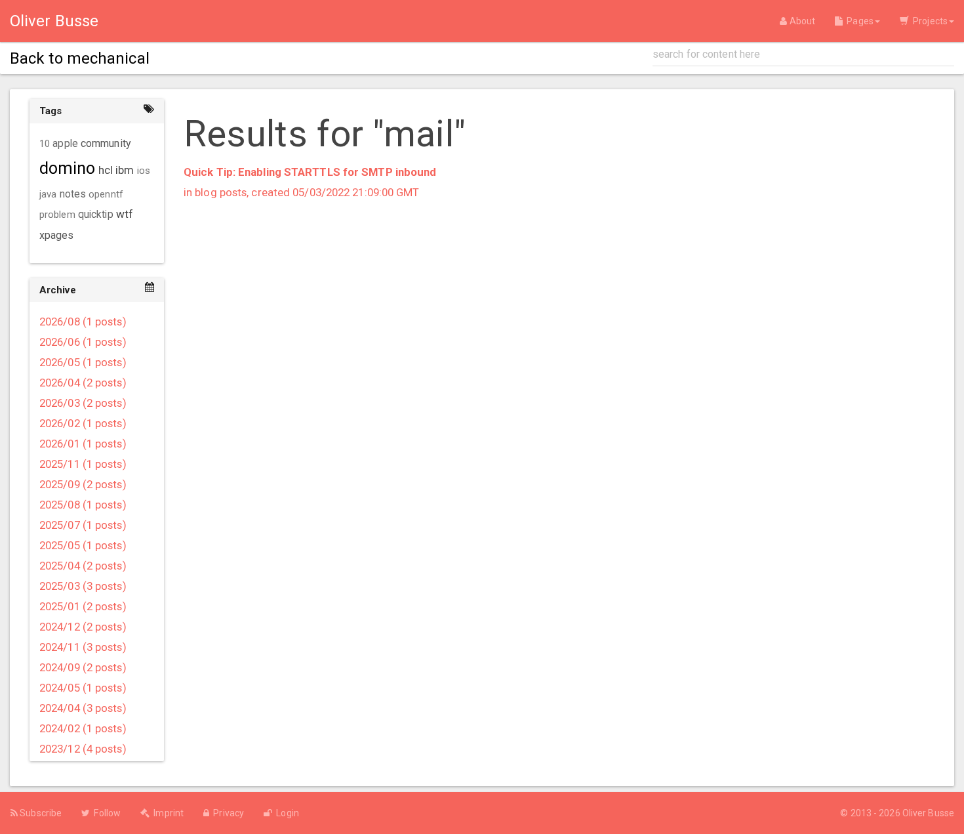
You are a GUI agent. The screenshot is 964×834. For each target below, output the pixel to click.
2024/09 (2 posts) (83, 667)
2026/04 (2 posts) (83, 382)
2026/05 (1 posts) (83, 362)
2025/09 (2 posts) (83, 484)
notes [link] (73, 194)
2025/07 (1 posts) (83, 525)
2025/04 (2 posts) (83, 565)
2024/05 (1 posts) (83, 687)
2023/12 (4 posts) (83, 748)
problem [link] (57, 214)
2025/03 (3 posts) (83, 586)
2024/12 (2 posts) (83, 626)
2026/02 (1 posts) (83, 423)
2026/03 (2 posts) (83, 402)
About (801, 21)
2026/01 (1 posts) (83, 443)
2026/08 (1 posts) (83, 321)
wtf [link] (124, 213)
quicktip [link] (95, 214)
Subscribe (40, 813)
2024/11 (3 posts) (83, 647)
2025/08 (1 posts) (83, 504)
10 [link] (44, 144)
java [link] (47, 194)
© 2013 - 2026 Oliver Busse (897, 813)
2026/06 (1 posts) (83, 341)
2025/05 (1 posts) (83, 545)
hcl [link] (105, 170)
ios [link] (143, 171)
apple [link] (65, 144)
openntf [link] (106, 194)
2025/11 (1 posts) (83, 463)
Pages (858, 21)
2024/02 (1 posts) (83, 728)
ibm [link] (124, 170)
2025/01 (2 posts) (83, 606)
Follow (105, 813)
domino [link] (67, 168)
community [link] (106, 143)
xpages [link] (56, 235)
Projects (928, 21)
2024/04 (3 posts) (83, 708)
